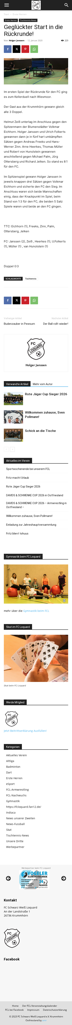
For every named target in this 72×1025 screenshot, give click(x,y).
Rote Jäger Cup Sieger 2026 (46, 394)
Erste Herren (19, 14)
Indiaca (11, 812)
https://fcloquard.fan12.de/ (23, 807)
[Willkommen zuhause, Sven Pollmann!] (13, 416)
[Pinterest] (25, 49)
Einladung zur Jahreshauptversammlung (31, 524)
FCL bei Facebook (14, 1009)
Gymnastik (13, 801)
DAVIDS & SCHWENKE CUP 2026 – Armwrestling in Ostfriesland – (36, 505)
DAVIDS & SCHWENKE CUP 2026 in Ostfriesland (34, 495)
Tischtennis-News (28, 20)
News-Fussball (15, 824)
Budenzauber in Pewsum (19, 323)
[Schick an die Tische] (13, 435)
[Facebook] (8, 49)
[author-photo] (36, 359)
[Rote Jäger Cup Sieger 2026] (13, 398)
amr (44, 1020)
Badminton (13, 766)
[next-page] (12, 449)
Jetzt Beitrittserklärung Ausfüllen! (25, 731)
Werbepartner (15, 847)
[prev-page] (6, 449)
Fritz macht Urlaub (17, 477)
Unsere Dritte (14, 841)
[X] (16, 49)
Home (15, 1005)
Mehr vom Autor (43, 384)
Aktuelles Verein (16, 755)
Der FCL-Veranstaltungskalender (39, 1005)
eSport (10, 784)
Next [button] (63, 879)
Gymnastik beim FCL (36, 611)
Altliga (10, 761)
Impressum (33, 1009)
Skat (9, 829)
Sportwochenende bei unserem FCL (28, 468)
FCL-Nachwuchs (16, 795)
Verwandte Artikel (17, 384)
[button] (6, 5)
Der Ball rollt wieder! (55, 323)
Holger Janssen (16, 40)
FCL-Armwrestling (17, 789)
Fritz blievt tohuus (17, 533)
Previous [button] (9, 879)
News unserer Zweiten (20, 818)
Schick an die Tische (40, 431)
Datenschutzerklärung (55, 1009)
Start (6, 14)
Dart (9, 772)
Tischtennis (30, 278)
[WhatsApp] (34, 49)
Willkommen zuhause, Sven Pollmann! (29, 515)
